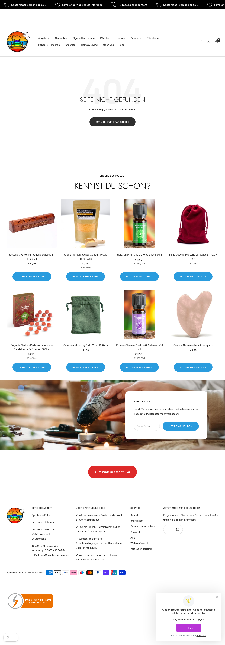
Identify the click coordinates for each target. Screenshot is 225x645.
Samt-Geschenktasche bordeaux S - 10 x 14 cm (193, 256)
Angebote (43, 38)
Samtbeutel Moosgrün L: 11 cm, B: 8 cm (85, 345)
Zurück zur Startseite (112, 121)
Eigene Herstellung (84, 38)
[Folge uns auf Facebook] (168, 529)
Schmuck (136, 38)
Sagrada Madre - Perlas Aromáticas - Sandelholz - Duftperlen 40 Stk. (32, 347)
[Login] (208, 41)
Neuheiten (61, 38)
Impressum (136, 520)
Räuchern (105, 38)
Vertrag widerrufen (141, 548)
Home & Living (89, 44)
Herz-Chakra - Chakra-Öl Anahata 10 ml (139, 254)
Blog (121, 44)
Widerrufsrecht (139, 543)
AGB (132, 537)
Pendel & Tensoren (49, 44)
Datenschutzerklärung (143, 526)
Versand (135, 531)
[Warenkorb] (216, 41)
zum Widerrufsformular (112, 472)
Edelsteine (153, 38)
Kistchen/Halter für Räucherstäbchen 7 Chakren (31, 256)
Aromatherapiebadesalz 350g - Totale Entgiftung (85, 256)
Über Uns (108, 44)
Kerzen (121, 38)
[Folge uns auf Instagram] (178, 529)
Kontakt (135, 515)
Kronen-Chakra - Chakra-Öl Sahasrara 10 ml (139, 347)
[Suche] (201, 41)
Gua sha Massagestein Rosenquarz (193, 345)
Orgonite (70, 44)
